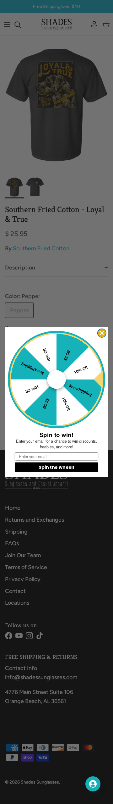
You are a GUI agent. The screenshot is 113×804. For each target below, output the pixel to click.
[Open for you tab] (92, 783)
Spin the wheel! (56, 467)
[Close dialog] (102, 333)
